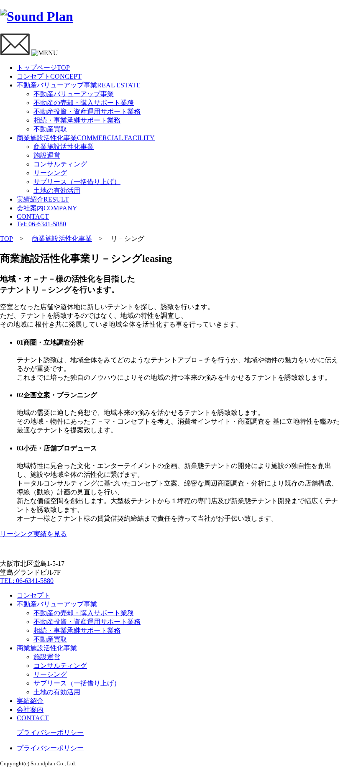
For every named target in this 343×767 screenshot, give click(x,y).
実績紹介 (43, 199)
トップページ (43, 67)
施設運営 (46, 155)
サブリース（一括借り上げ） (76, 181)
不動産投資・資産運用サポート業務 (87, 111)
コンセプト (49, 76)
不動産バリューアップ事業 (79, 85)
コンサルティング (60, 164)
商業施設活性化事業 (86, 137)
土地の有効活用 (56, 190)
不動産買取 (50, 129)
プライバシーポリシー (50, 732)
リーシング (50, 172)
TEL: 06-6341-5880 (27, 580)
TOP (6, 238)
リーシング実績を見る (33, 533)
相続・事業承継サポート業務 (76, 120)
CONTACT (33, 216)
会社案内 (47, 208)
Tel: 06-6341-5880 (41, 224)
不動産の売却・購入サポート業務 (83, 102)
